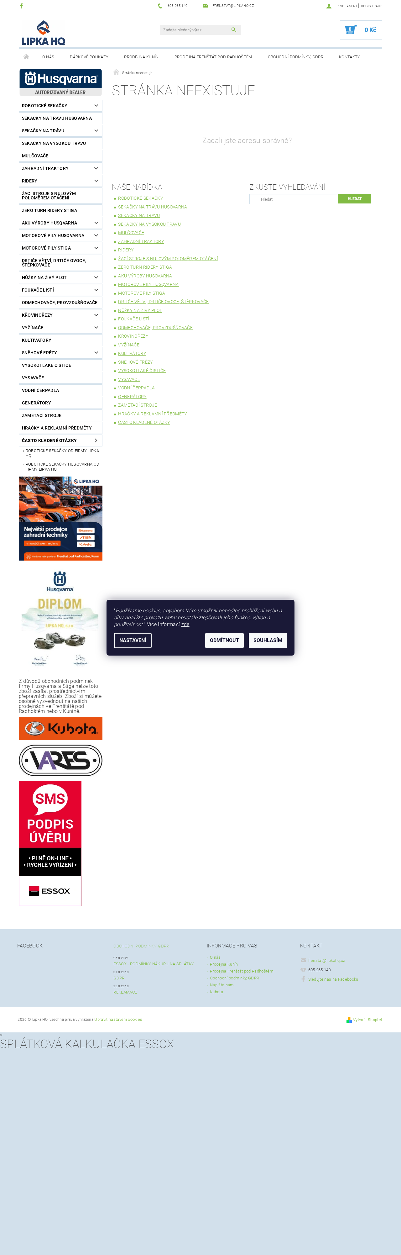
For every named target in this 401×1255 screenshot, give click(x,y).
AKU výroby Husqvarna (49, 222)
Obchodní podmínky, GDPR (295, 57)
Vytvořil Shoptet (367, 1019)
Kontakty (349, 57)
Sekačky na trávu (43, 130)
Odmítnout (224, 640)
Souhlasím (267, 640)
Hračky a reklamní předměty (57, 427)
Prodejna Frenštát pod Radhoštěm (213, 57)
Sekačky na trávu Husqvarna (57, 118)
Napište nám (222, 985)
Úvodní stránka (26, 57)
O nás (48, 57)
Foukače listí (38, 290)
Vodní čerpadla (40, 390)
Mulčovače (35, 155)
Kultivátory (37, 340)
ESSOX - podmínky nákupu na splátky (153, 964)
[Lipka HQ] (43, 32)
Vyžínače (33, 327)
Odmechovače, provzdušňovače (60, 302)
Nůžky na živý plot (44, 277)
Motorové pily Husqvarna (53, 235)
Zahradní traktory (45, 168)
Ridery (30, 180)
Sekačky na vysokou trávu (54, 143)
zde (185, 624)
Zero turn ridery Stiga (49, 210)
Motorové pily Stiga (46, 247)
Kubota (216, 991)
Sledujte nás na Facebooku (333, 979)
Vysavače (33, 377)
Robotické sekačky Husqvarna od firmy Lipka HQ (63, 467)
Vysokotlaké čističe (46, 365)
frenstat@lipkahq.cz (326, 960)
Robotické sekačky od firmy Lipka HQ (62, 453)
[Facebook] (22, 5)
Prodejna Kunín (141, 57)
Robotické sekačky (44, 105)
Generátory (36, 402)
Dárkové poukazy (89, 57)
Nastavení (132, 640)
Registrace (371, 6)
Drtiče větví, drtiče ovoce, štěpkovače (54, 262)
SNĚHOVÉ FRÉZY (39, 352)
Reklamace (125, 992)
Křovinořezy (37, 315)
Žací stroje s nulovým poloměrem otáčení (49, 195)
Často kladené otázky (49, 440)
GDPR (118, 978)
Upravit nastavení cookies (118, 1019)
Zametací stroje (42, 415)
